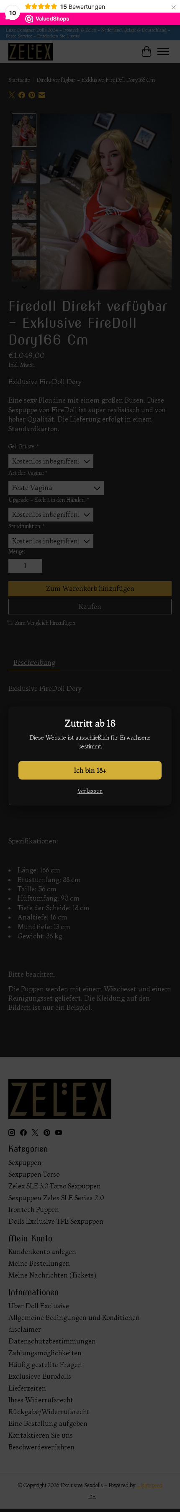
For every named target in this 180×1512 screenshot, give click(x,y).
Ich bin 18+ (90, 770)
